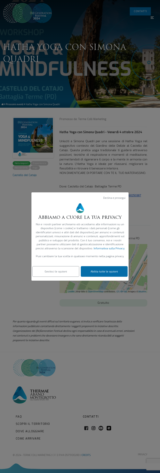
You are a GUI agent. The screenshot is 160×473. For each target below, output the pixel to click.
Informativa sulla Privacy (109, 248)
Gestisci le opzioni (56, 271)
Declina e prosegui (114, 198)
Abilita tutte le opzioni (104, 271)
